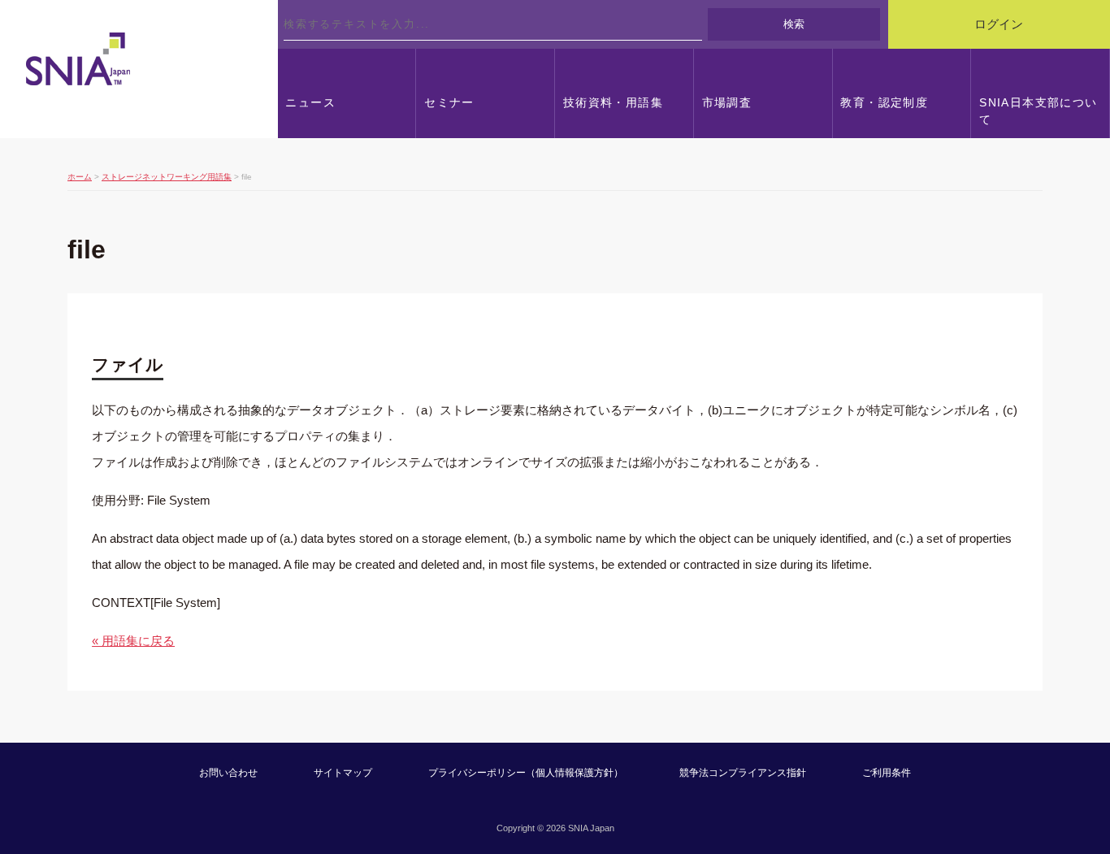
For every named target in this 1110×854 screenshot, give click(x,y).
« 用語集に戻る (133, 641)
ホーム (79, 176)
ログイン (998, 24)
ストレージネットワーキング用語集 (167, 176)
